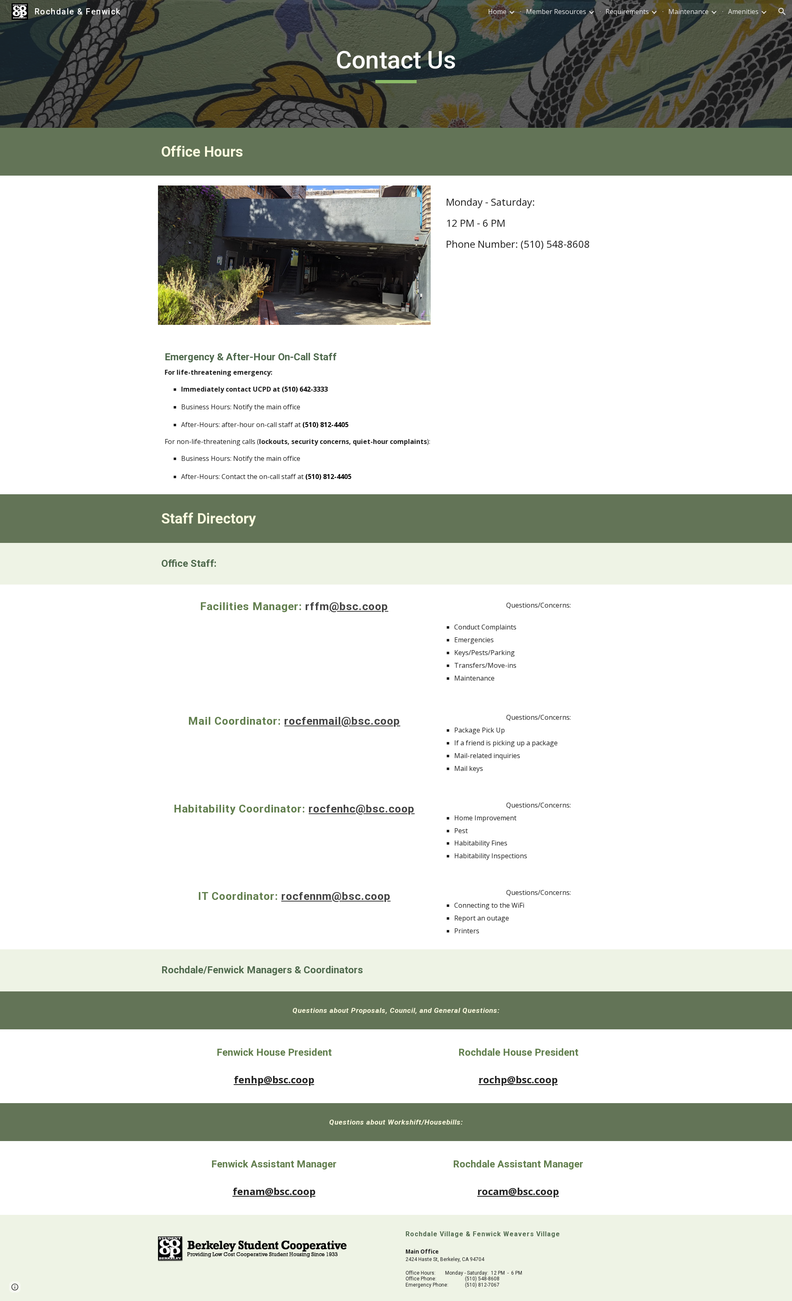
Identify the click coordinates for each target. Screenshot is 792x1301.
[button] (782, 11)
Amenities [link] (743, 11)
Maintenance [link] (688, 11)
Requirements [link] (627, 11)
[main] (396, 64)
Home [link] (497, 11)
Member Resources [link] (556, 11)
